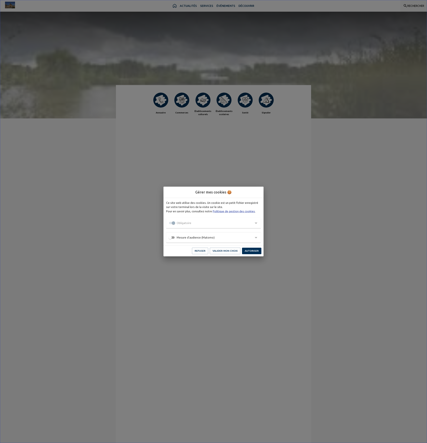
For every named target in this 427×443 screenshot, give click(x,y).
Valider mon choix (225, 250)
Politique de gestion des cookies (234, 211)
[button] (213, 223)
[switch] (170, 237)
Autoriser (252, 250)
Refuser (200, 250)
